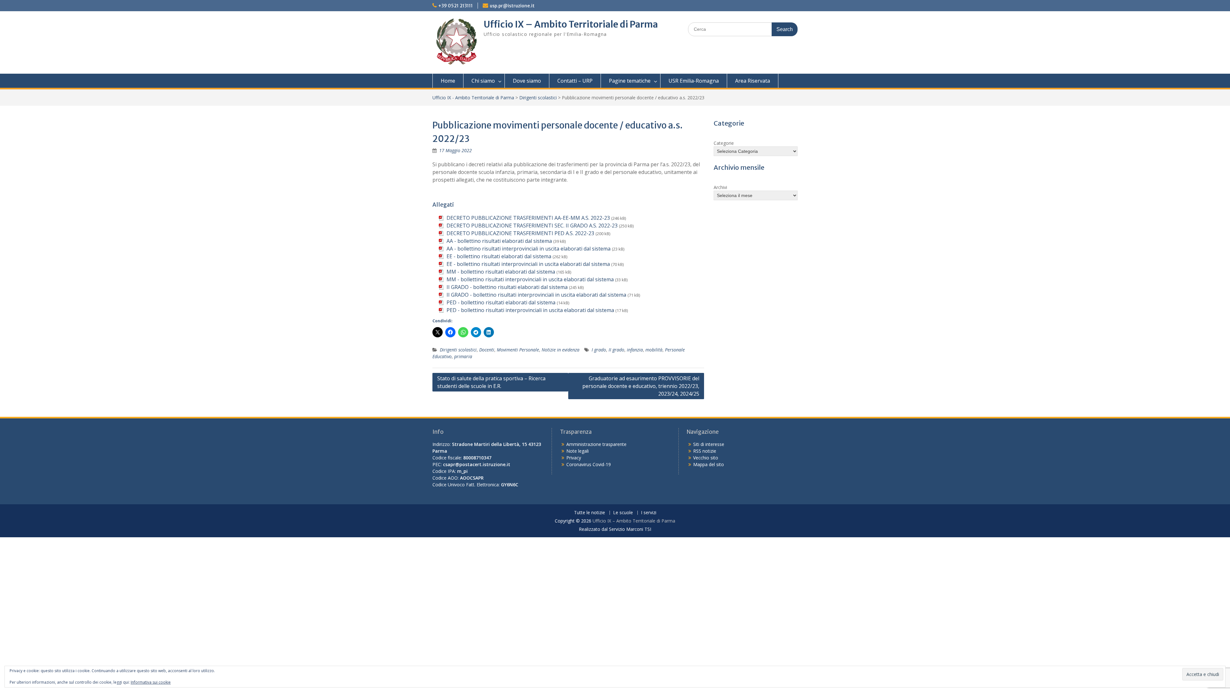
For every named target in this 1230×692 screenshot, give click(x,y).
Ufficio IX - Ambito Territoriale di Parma (473, 98)
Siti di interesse (708, 444)
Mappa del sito (708, 464)
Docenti (486, 350)
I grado (599, 350)
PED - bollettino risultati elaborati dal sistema (501, 302)
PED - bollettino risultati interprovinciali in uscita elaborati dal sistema (530, 310)
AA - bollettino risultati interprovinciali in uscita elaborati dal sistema (529, 248)
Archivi (720, 187)
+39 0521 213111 (455, 6)
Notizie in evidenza (560, 350)
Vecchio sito (705, 458)
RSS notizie (704, 451)
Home (448, 80)
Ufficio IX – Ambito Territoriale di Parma (571, 24)
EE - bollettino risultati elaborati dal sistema (499, 256)
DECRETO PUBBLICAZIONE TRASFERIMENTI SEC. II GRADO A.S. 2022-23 (532, 225)
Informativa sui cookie (151, 682)
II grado (616, 350)
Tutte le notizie (589, 513)
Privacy (573, 458)
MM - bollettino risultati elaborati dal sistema (501, 271)
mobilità (653, 350)
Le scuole (623, 513)
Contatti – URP (575, 80)
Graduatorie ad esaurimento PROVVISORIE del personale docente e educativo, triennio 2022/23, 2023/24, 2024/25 (640, 386)
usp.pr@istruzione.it (512, 6)
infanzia (635, 350)
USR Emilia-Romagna (693, 80)
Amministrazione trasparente (596, 444)
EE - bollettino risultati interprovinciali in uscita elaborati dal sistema (528, 264)
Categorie (724, 143)
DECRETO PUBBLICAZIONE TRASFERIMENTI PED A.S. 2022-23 (520, 233)
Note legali (577, 451)
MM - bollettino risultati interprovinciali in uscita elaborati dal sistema (530, 279)
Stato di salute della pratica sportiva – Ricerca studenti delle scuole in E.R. (491, 382)
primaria (463, 356)
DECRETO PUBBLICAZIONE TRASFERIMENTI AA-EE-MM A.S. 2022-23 (528, 217)
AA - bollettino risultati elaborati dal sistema (499, 240)
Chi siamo (483, 80)
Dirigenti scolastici (538, 98)
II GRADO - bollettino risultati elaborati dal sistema (507, 287)
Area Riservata (752, 80)
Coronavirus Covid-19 (588, 464)
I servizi (648, 513)
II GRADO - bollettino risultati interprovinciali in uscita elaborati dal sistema (536, 294)
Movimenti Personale (518, 350)
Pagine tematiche (630, 80)
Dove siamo (527, 80)
